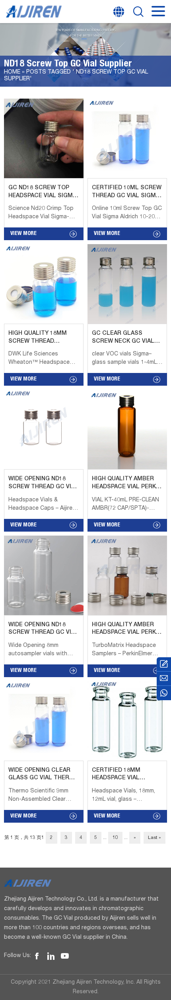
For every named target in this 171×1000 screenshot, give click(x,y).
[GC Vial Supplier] (164, 693)
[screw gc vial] (37, 956)
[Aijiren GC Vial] (85, 883)
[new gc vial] (51, 956)
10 (115, 837)
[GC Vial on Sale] (164, 664)
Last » (154, 837)
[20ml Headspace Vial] (65, 956)
